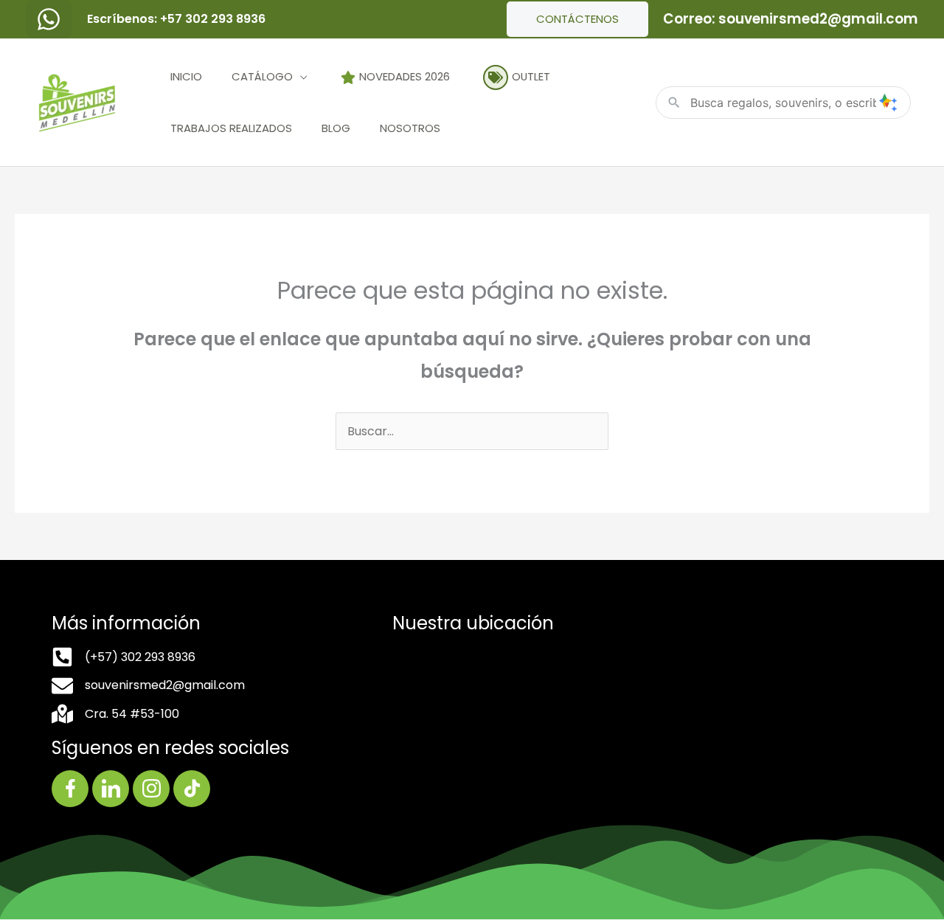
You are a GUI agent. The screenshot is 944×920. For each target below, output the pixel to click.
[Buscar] (888, 102)
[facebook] (49, 19)
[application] (300, 76)
